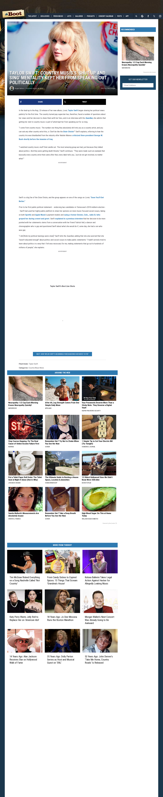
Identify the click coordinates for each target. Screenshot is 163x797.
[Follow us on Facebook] (148, 16)
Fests (119, 16)
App (127, 16)
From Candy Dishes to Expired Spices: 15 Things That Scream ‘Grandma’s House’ (62, 580)
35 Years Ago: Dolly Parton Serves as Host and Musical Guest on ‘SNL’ (60, 659)
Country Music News (36, 368)
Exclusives (45, 16)
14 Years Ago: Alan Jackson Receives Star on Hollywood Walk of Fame (23, 659)
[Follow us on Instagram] (160, 16)
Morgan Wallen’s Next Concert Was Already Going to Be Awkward (99, 620)
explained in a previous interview (69, 218)
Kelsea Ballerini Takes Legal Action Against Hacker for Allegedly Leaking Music (98, 580)
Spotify (28, 215)
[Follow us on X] (154, 16)
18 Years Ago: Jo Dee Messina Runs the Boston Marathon (62, 618)
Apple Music (40, 215)
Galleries (79, 16)
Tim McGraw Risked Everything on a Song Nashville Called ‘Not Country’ (25, 580)
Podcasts (91, 16)
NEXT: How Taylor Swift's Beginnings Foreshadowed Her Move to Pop (62, 354)
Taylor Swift (72, 110)
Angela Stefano (19, 88)
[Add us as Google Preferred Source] (142, 16)
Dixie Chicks (68, 131)
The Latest (32, 16)
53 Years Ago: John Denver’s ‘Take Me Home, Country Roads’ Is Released (99, 659)
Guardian (89, 118)
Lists (69, 16)
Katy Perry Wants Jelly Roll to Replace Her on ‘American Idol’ (24, 618)
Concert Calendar (106, 16)
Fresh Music (58, 16)
